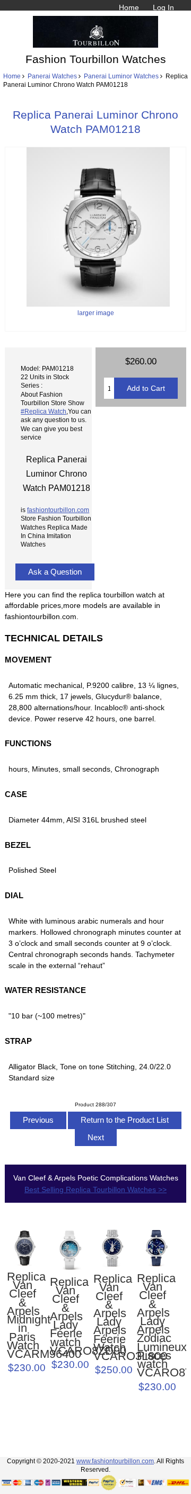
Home (129, 7)
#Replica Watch (43, 411)
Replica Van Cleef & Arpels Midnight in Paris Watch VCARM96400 (22, 1315)
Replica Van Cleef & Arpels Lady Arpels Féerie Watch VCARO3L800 (109, 1318)
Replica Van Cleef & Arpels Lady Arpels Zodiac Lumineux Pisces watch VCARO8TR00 (152, 1325)
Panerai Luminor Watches (121, 76)
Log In (163, 7)
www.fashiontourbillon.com (115, 1460)
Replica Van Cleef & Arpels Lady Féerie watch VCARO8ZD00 (65, 1316)
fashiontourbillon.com (58, 509)
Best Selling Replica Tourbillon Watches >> (95, 1189)
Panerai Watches (52, 76)
